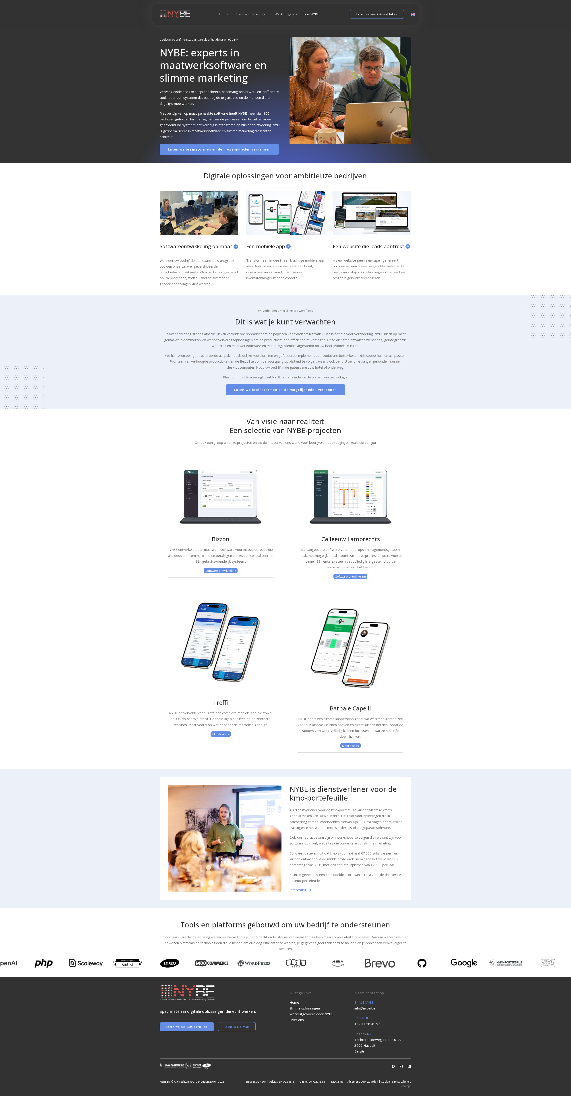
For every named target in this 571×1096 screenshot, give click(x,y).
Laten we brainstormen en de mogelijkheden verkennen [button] (219, 149)
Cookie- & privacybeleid (396, 1082)
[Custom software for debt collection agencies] (220, 497)
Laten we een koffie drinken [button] (186, 1026)
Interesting (299, 890)
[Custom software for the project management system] (350, 497)
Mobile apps (220, 734)
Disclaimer (338, 1082)
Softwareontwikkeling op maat (197, 246)
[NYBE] (175, 14)
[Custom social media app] (220, 642)
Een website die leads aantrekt (369, 246)
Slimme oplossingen (252, 14)
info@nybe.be (364, 1008)
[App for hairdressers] (350, 648)
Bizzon (220, 539)
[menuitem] (224, 14)
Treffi (220, 702)
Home (224, 14)
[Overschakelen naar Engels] (411, 14)
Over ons (297, 1020)
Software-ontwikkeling (220, 571)
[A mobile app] (285, 213)
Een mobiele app (266, 246)
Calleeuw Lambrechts (350, 539)
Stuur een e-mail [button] (237, 1026)
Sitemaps (405, 1086)
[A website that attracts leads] (372, 213)
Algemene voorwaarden (363, 1082)
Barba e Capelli (350, 708)
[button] (393, 1067)
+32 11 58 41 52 (367, 1024)
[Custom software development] (199, 213)
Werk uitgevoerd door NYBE (297, 14)
